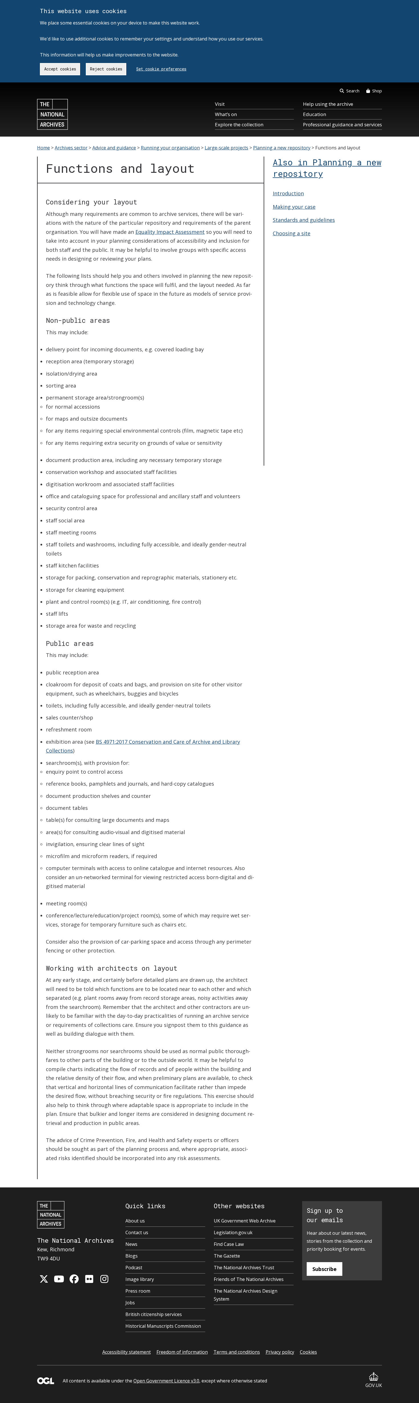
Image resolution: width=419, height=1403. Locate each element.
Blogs (131, 1256)
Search (352, 91)
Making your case (294, 206)
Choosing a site (291, 233)
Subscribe (324, 1269)
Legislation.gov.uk (233, 1232)
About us (135, 1221)
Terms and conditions (236, 1352)
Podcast (133, 1267)
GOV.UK (373, 1385)
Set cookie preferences (161, 69)
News (131, 1244)
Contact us (136, 1232)
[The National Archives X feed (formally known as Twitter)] (44, 1279)
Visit (220, 104)
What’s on (226, 114)
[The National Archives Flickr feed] (89, 1279)
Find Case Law (229, 1244)
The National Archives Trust (244, 1267)
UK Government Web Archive (245, 1221)
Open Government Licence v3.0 (166, 1381)
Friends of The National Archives (249, 1279)
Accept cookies (60, 69)
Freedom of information (182, 1352)
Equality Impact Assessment (170, 231)
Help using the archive (328, 104)
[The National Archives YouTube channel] (59, 1279)
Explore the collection (239, 124)
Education (314, 114)
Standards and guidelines (304, 219)
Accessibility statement (126, 1352)
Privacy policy (280, 1352)
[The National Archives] (52, 114)
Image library (139, 1279)
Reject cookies (106, 69)
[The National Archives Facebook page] (74, 1279)
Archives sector (71, 148)
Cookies (308, 1352)
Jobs (130, 1302)
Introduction (288, 193)
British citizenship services (153, 1314)
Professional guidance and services (342, 124)
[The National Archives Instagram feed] (104, 1279)
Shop (377, 91)
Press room (137, 1291)
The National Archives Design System (245, 1295)
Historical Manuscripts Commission (163, 1326)
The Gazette (227, 1256)
